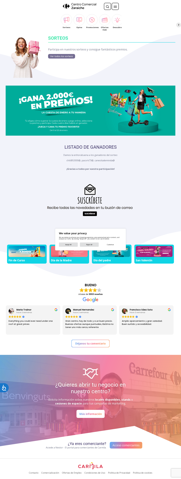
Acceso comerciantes (126, 445)
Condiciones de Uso (94, 472)
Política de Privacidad (119, 472)
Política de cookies (142, 472)
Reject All (89, 245)
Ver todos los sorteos (61, 56)
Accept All (68, 245)
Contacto (33, 472)
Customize (110, 245)
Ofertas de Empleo (72, 472)
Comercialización (50, 472)
